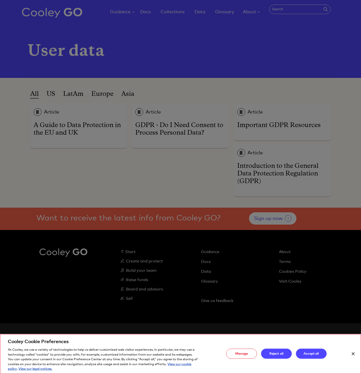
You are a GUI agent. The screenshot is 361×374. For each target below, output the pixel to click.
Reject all (276, 353)
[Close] (353, 353)
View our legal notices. (35, 369)
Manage (241, 353)
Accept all (311, 353)
